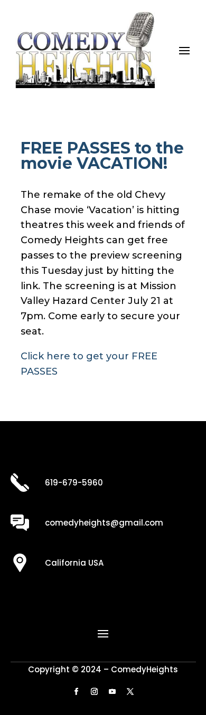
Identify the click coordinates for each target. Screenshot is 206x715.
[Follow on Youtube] (112, 692)
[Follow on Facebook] (76, 692)
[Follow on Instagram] (94, 692)
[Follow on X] (130, 692)
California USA (74, 562)
